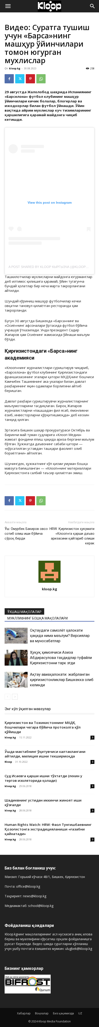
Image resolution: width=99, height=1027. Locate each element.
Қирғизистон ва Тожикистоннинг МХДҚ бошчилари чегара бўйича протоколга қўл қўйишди (43, 727)
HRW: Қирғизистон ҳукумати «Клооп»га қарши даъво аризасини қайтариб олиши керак (72, 536)
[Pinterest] (30, 78)
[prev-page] (7, 697)
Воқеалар (42, 1013)
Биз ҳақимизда (63, 1013)
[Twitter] (19, 78)
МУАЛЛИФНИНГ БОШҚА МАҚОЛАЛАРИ (37, 618)
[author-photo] (49, 583)
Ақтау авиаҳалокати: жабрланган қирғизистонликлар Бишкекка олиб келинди (61, 679)
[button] (7, 6)
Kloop (8, 761)
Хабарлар (24, 1013)
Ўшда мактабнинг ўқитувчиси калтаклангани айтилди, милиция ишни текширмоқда (45, 753)
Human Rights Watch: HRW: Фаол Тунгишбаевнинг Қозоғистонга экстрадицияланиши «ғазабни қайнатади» (48, 829)
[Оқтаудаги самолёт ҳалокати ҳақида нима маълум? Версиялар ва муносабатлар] (16, 636)
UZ (80, 1013)
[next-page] (15, 697)
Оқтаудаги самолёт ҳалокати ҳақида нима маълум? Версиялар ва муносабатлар (60, 635)
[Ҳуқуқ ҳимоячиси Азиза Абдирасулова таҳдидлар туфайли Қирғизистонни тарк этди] (16, 658)
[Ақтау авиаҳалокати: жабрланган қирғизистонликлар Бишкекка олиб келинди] (16, 680)
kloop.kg (14, 68)
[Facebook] (9, 78)
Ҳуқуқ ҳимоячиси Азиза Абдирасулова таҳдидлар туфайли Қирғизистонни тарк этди (61, 657)
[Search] (92, 6)
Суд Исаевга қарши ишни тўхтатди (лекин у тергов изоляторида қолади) (43, 778)
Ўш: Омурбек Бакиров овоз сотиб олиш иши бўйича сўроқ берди (26, 533)
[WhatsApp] (41, 78)
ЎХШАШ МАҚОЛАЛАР (24, 612)
